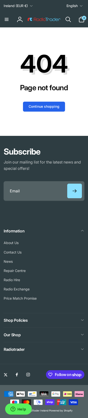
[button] (6, 19)
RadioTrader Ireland (37, 410)
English (72, 6)
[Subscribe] (74, 191)
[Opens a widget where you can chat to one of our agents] (18, 409)
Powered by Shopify (61, 410)
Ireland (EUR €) (16, 6)
